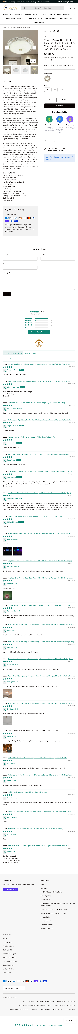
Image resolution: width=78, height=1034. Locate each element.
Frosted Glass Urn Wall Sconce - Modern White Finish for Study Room (32, 437)
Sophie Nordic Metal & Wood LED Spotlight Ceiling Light (27, 792)
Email (42, 255)
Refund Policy (45, 899)
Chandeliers (15, 14)
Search (43, 884)
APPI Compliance (47, 925)
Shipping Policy (46, 896)
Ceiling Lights (47, 14)
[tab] (7, 81)
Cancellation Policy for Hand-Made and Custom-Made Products (34, 1005)
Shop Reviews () (31, 353)
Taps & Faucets (50, 18)
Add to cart (65, 100)
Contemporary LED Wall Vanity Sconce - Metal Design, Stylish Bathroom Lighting (36, 403)
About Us (44, 888)
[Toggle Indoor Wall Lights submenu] (74, 14)
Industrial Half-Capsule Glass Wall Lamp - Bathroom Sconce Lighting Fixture (35, 516)
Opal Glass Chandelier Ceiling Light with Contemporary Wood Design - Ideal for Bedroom (39, 811)
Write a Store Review (39, 332)
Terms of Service (46, 921)
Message (6, 273)
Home (5, 14)
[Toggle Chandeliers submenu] (21, 14)
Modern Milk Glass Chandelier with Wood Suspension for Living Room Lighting (35, 828)
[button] (74, 8)
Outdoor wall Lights (34, 18)
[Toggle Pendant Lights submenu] (38, 14)
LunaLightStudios (11, 997)
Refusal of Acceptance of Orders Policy (54, 909)
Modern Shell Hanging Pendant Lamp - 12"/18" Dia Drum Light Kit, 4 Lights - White (37, 758)
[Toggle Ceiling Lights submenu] (54, 14)
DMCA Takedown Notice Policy (51, 892)
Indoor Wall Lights (64, 14)
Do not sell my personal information (53, 913)
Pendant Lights (31, 14)
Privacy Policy (45, 917)
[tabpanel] (20, 143)
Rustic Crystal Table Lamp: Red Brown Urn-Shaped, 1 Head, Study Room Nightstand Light (40, 471)
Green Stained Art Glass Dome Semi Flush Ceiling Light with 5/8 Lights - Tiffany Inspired (39, 454)
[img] (39, 312)
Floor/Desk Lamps (13, 18)
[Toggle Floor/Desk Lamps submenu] (22, 18)
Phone (5, 264)
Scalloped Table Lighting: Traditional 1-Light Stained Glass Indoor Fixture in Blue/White (39, 381)
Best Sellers (39, 22)
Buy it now (59, 105)
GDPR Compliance (47, 928)
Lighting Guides (65, 18)
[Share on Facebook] (54, 31)
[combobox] (42, 8)
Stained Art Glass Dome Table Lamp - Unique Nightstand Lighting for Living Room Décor (39, 364)
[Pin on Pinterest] (58, 31)
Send (7, 294)
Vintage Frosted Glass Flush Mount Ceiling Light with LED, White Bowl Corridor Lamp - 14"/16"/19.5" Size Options (19, 27)
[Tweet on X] (51, 31)
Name (5, 255)
